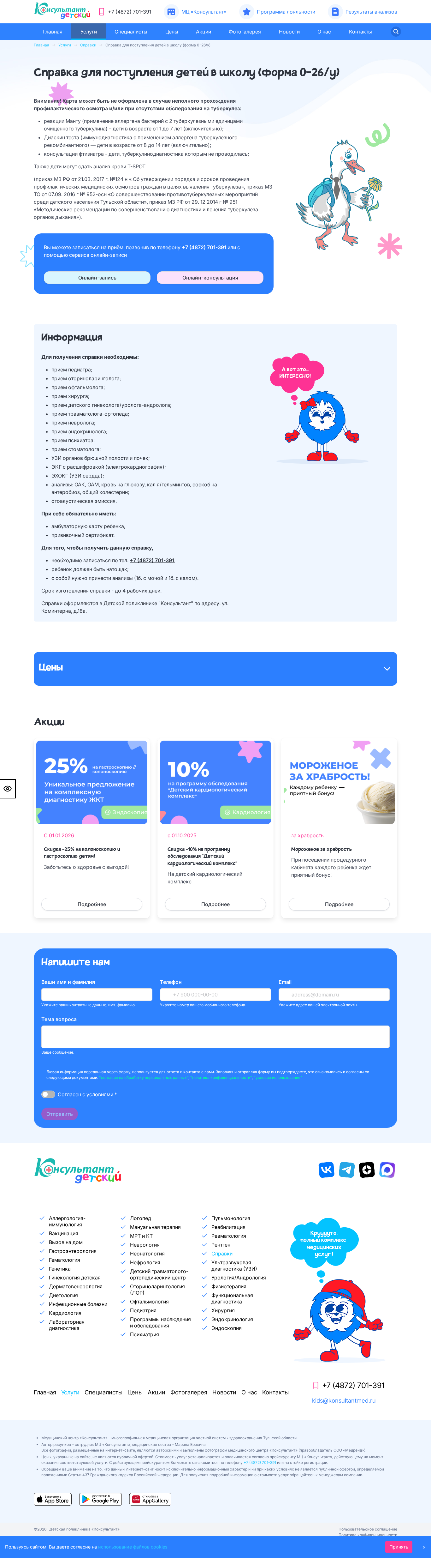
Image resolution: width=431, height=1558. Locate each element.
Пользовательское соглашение (368, 1529)
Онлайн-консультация (210, 277)
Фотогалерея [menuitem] (245, 31)
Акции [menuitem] (203, 31)
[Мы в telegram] (347, 1170)
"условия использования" (278, 1077)
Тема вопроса (59, 1019)
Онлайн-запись (97, 277)
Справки (88, 45)
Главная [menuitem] (52, 31)
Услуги (64, 45)
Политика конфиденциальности (368, 1534)
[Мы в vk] (326, 1170)
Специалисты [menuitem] (131, 31)
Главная (41, 45)
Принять (398, 1546)
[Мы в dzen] (367, 1170)
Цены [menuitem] (171, 31)
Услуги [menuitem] (88, 31)
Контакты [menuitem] (360, 31)
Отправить (59, 1114)
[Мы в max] (387, 1170)
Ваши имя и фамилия (68, 982)
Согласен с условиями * (87, 1094)
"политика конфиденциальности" (221, 1077)
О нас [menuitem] (324, 31)
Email (285, 982)
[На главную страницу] (62, 12)
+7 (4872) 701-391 (204, 247)
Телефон (171, 982)
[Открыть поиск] (396, 32)
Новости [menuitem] (289, 31)
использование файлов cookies (133, 1546)
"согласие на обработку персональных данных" (143, 1077)
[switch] (48, 1094)
